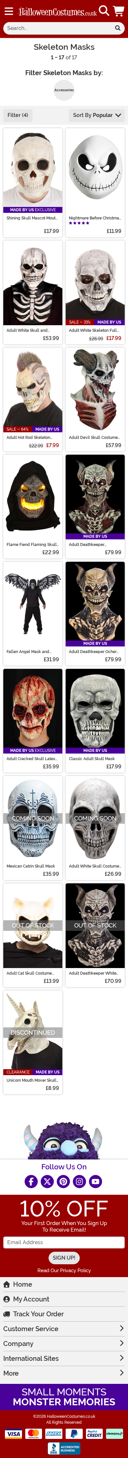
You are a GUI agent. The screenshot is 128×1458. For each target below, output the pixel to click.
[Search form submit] (118, 28)
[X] (47, 1181)
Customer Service (30, 1329)
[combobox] (57, 28)
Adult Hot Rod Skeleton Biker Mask (28, 438)
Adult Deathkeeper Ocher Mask (93, 652)
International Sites (31, 1358)
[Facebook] (31, 1181)
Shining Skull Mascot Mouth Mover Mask (32, 218)
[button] (119, 11)
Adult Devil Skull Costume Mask (93, 438)
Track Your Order (38, 1314)
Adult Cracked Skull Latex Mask (31, 759)
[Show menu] (9, 11)
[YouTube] (95, 1181)
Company (18, 1344)
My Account (31, 1299)
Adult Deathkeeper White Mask (93, 973)
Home (22, 1284)
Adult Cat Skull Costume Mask (29, 973)
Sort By (93, 115)
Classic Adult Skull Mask (92, 759)
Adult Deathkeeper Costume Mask (86, 545)
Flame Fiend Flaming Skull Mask (32, 545)
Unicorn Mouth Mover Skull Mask (31, 1080)
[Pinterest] (63, 1181)
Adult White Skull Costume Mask (94, 866)
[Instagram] (79, 1181)
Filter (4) (18, 115)
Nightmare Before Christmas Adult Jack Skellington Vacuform (95, 218)
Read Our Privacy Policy (64, 1270)
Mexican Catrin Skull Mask (31, 866)
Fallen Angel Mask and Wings (28, 652)
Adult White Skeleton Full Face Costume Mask (93, 330)
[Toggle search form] (104, 11)
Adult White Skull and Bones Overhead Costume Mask (31, 330)
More (11, 1373)
